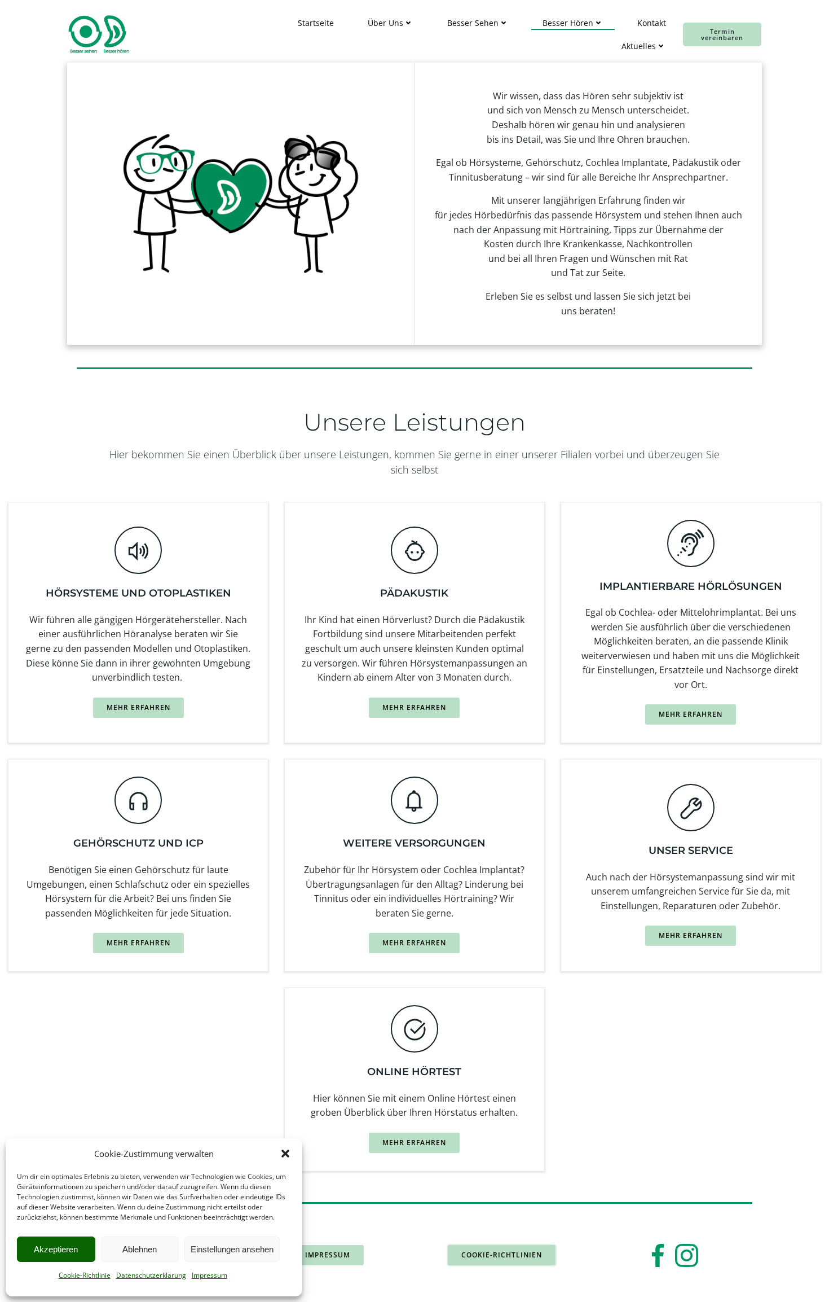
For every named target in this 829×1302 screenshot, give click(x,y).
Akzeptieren (56, 1249)
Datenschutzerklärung (151, 1275)
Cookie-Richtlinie (85, 1275)
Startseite (316, 22)
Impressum (209, 1275)
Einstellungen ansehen (232, 1249)
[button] (285, 1153)
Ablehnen (139, 1249)
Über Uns (385, 22)
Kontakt (651, 22)
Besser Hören (568, 22)
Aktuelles (638, 46)
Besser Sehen (473, 22)
